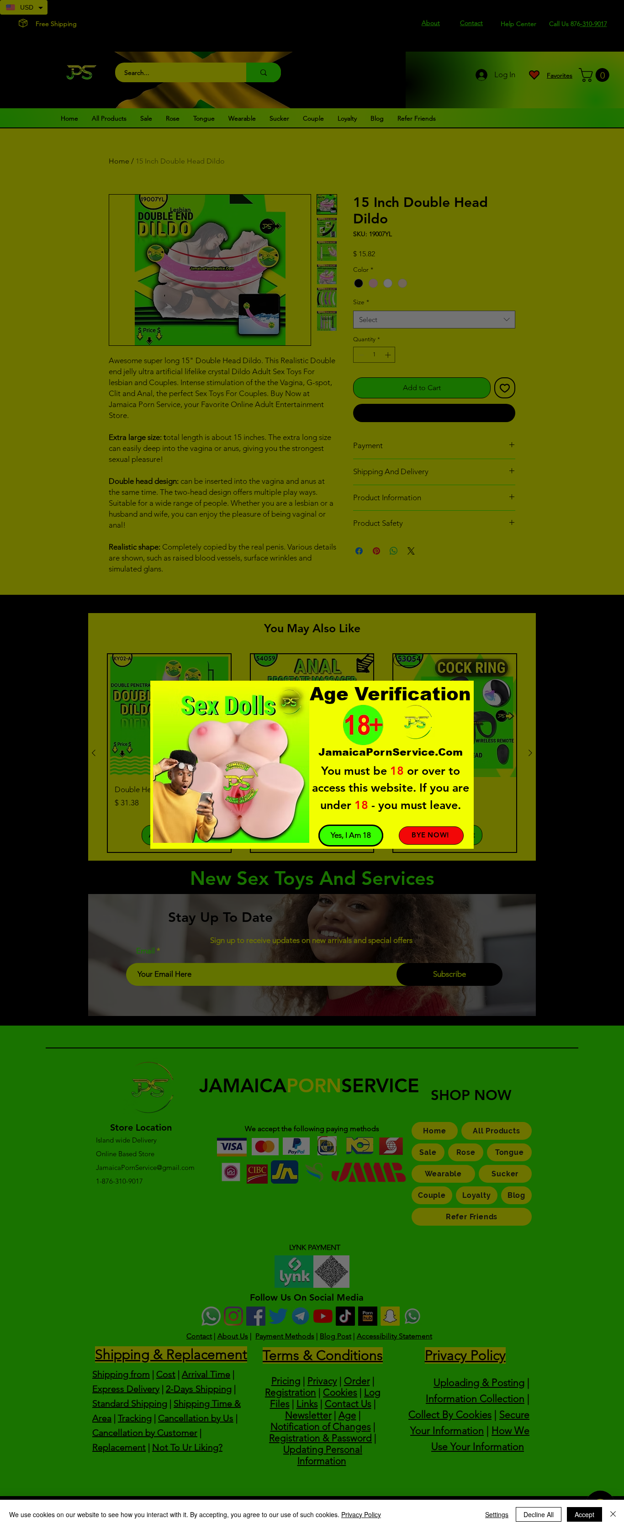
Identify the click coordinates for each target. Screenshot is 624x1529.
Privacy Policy (361, 1514)
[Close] (613, 1514)
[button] (350, 836)
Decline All (539, 1514)
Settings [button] (496, 1514)
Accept (584, 1514)
